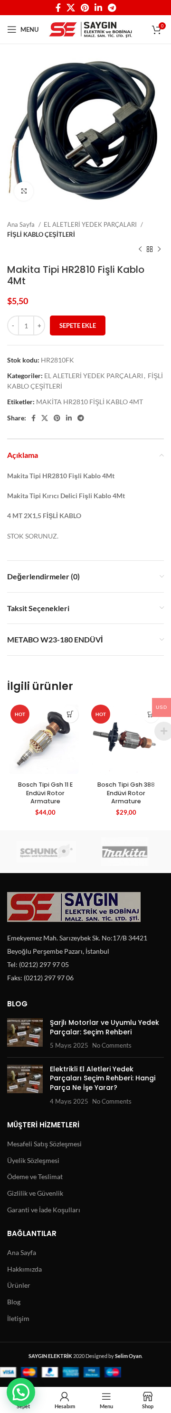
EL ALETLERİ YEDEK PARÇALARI (91, 224)
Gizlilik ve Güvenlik (35, 1193)
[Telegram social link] (112, 7)
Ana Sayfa (21, 224)
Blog (13, 1302)
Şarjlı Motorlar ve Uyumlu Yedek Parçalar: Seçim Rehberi (104, 1027)
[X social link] (71, 7)
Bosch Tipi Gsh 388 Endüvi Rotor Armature (126, 793)
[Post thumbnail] (25, 1034)
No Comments (112, 1045)
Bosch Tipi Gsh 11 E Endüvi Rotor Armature (45, 793)
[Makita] (125, 851)
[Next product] (159, 249)
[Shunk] (46, 851)
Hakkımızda (24, 1269)
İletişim (18, 1318)
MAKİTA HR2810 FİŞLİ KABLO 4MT (89, 402)
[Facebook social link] (58, 7)
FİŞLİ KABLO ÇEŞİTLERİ (41, 234)
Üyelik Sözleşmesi (33, 1160)
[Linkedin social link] (98, 7)
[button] (21, 1392)
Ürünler (18, 1285)
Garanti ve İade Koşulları (43, 1210)
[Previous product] (140, 249)
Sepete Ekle (77, 325)
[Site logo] (90, 29)
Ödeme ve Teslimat (35, 1176)
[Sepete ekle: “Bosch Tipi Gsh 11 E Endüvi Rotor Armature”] (70, 714)
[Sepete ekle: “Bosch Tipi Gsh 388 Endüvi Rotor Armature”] (150, 714)
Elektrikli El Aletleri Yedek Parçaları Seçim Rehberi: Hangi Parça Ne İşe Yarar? (102, 1078)
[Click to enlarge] (23, 191)
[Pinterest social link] (85, 7)
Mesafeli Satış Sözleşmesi (44, 1144)
